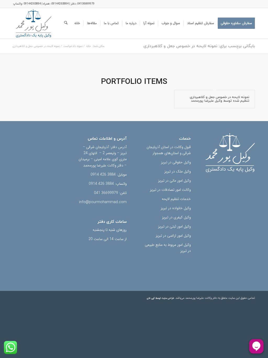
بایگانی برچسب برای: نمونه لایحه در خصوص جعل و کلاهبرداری (199, 46)
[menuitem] (236, 23)
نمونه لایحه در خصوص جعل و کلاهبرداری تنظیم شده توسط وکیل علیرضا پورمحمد (219, 99)
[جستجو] (66, 23)
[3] (33, 23)
